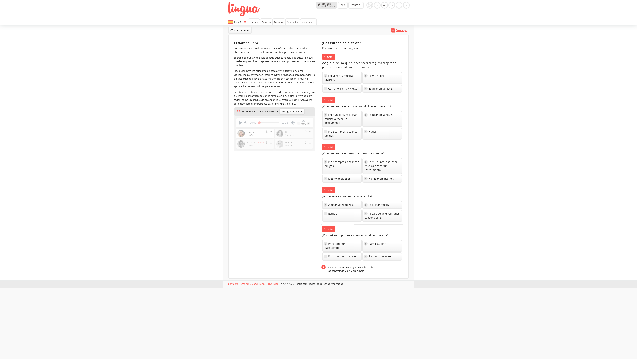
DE (384, 5)
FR (392, 5)
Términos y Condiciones (252, 283)
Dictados (279, 22)
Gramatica (292, 22)
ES (399, 5)
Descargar (401, 30)
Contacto (233, 283)
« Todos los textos (240, 30)
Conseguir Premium (292, 111)
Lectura (254, 22)
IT (406, 5)
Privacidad (273, 283)
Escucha (266, 22)
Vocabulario (308, 22)
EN (377, 5)
